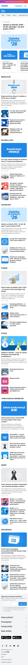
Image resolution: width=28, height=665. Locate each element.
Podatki (8, 15)
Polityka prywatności (6, 659)
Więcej (9, 610)
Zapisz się (23, 604)
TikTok (18, 645)
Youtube (14, 645)
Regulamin (3, 654)
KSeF (3, 15)
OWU (2, 657)
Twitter (6, 645)
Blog (3, 11)
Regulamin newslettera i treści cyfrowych (17, 607)
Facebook (2, 645)
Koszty (15, 15)
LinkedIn (10, 645)
